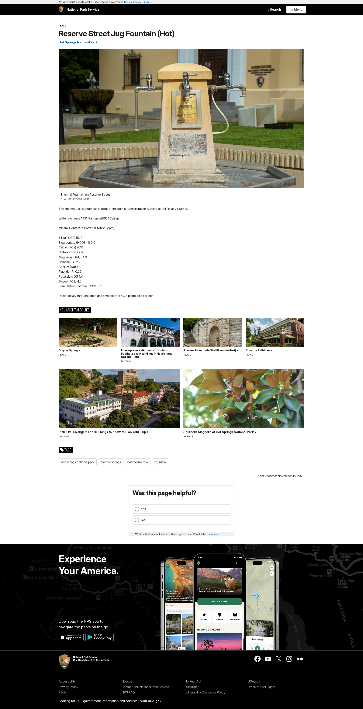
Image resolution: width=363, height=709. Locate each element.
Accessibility (67, 681)
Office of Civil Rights (261, 687)
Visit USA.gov (150, 701)
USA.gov (253, 681)
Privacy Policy (68, 687)
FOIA (62, 692)
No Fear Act (193, 681)
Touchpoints (212, 534)
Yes (143, 509)
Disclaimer (192, 687)
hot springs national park (77, 462)
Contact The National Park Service (145, 687)
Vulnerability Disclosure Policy (205, 692)
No (143, 520)
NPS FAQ (128, 692)
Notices (127, 681)
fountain (160, 462)
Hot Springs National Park (78, 42)
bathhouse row (137, 462)
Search (275, 9)
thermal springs (111, 462)
